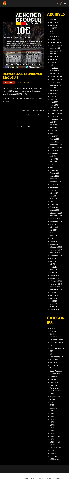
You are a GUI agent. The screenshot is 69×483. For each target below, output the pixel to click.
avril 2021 (53, 202)
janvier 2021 (54, 210)
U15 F (52, 428)
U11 (51, 411)
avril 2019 (53, 270)
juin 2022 (53, 162)
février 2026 (54, 37)
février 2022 (54, 173)
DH (51, 354)
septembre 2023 (56, 119)
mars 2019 (54, 273)
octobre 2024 (55, 82)
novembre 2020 (56, 216)
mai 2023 (53, 131)
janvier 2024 (54, 108)
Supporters (54, 408)
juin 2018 (53, 298)
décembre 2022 (56, 145)
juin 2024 (53, 94)
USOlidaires (54, 459)
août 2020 (53, 224)
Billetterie (53, 334)
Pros (52, 394)
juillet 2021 (54, 193)
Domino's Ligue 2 (56, 357)
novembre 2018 (56, 284)
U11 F (52, 414)
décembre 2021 (56, 179)
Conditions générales (54, 478)
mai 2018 (53, 301)
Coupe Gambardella (57, 348)
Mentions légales (37, 478)
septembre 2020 (56, 221)
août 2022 (53, 156)
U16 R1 (52, 434)
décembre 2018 (56, 281)
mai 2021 (53, 199)
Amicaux (53, 331)
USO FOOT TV (55, 456)
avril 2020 (53, 236)
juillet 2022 (54, 159)
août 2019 (53, 258)
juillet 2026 (54, 22)
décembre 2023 (56, 111)
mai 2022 (53, 165)
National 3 (54, 382)
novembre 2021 (56, 182)
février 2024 (54, 105)
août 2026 (53, 20)
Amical (52, 328)
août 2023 (53, 122)
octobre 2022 (55, 150)
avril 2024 (53, 99)
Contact (25, 478)
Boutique (53, 337)
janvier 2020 (54, 244)
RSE (51, 402)
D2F (51, 351)
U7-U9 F (53, 453)
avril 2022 (53, 167)
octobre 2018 (55, 287)
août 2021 (53, 190)
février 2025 (54, 71)
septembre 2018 (56, 290)
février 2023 (54, 139)
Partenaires (54, 388)
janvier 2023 (54, 142)
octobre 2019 (55, 253)
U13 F (52, 419)
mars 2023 (54, 136)
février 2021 (54, 207)
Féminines (54, 365)
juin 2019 (53, 264)
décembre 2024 (56, 76)
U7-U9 (52, 451)
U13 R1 (52, 422)
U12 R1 (52, 416)
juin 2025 (53, 59)
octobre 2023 (55, 116)
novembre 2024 (56, 79)
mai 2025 (53, 62)
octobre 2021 (55, 185)
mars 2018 (54, 307)
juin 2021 (53, 196)
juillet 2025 (54, 57)
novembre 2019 (56, 250)
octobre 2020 (55, 219)
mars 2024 (54, 102)
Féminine (53, 362)
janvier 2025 (54, 74)
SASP (52, 405)
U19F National (55, 448)
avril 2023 (53, 133)
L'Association (55, 374)
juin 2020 (53, 230)
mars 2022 (54, 170)
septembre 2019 (56, 256)
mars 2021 (54, 204)
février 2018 (54, 310)
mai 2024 (53, 96)
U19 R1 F (53, 445)
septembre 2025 (56, 51)
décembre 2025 (56, 42)
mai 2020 (53, 233)
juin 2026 (53, 25)
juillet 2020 (54, 227)
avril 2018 (53, 304)
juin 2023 (53, 128)
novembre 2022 (56, 148)
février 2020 (54, 241)
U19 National (55, 442)
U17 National (55, 436)
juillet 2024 (54, 91)
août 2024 (53, 88)
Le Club (53, 379)
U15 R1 (52, 431)
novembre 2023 (56, 113)
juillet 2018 (54, 295)
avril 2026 (53, 31)
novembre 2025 (56, 45)
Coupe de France (56, 340)
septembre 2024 (56, 85)
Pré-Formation (55, 391)
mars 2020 (54, 239)
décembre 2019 (56, 247)
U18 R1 (52, 439)
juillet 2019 (54, 261)
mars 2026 (54, 34)
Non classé (54, 385)
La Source (54, 377)
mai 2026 (53, 28)
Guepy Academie (56, 371)
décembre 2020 (56, 213)
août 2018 (53, 293)
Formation (54, 368)
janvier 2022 (54, 176)
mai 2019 (53, 267)
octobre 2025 (55, 48)
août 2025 (53, 54)
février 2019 (54, 275)
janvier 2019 (54, 278)
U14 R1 (52, 425)
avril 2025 (53, 65)
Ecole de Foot (55, 360)
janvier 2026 (54, 40)
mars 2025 (54, 68)
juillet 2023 (54, 125)
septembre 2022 (56, 153)
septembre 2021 (56, 187)
